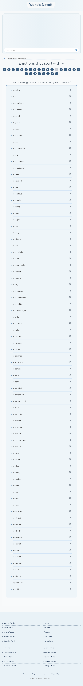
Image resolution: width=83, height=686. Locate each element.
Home (4, 58)
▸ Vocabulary (47, 636)
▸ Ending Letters (49, 666)
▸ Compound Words (9, 666)
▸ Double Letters (49, 657)
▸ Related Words (8, 623)
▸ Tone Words (7, 648)
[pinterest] (49, 615)
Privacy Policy (55, 674)
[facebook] (39, 615)
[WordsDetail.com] (41, 7)
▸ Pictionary (47, 632)
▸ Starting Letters (49, 661)
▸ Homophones (48, 641)
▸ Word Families (8, 661)
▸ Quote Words (7, 628)
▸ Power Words (7, 657)
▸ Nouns (46, 623)
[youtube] (44, 615)
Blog (34, 674)
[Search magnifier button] (76, 50)
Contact (43, 674)
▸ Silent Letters (48, 648)
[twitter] (33, 615)
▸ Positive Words (8, 636)
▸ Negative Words (8, 641)
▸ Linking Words (8, 632)
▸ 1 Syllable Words (9, 652)
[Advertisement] (41, 31)
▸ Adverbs (46, 628)
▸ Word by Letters (49, 652)
